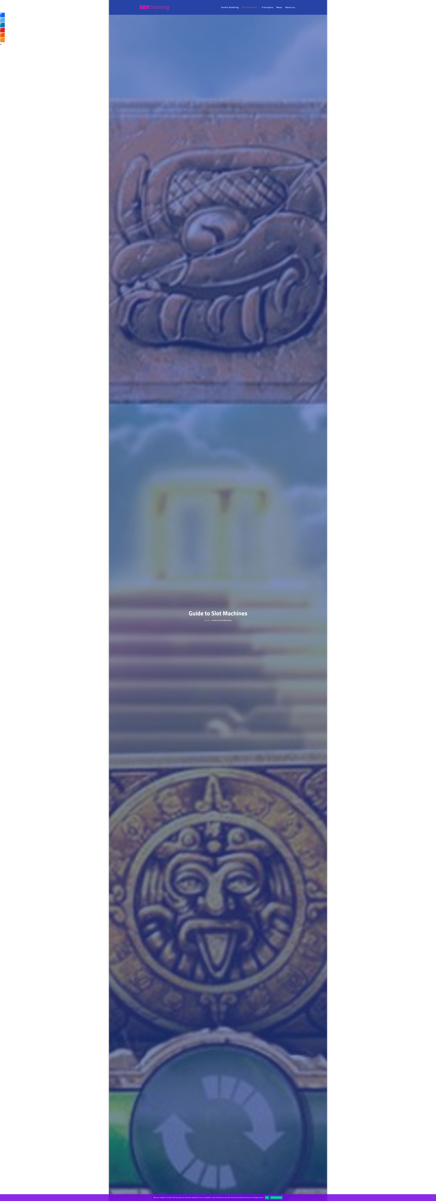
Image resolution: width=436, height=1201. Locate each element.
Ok (267, 1197)
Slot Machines (249, 7)
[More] (2, 40)
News (279, 7)
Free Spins (267, 7)
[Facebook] (2, 15)
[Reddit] (2, 35)
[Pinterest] (2, 30)
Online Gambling (230, 7)
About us (290, 7)
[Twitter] (2, 20)
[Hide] (1, 44)
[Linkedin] (2, 25)
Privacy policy (276, 1197)
